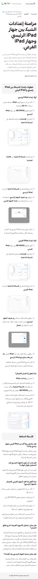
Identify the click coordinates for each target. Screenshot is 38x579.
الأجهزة (26, 14)
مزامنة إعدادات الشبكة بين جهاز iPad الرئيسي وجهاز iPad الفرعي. (11, 14)
